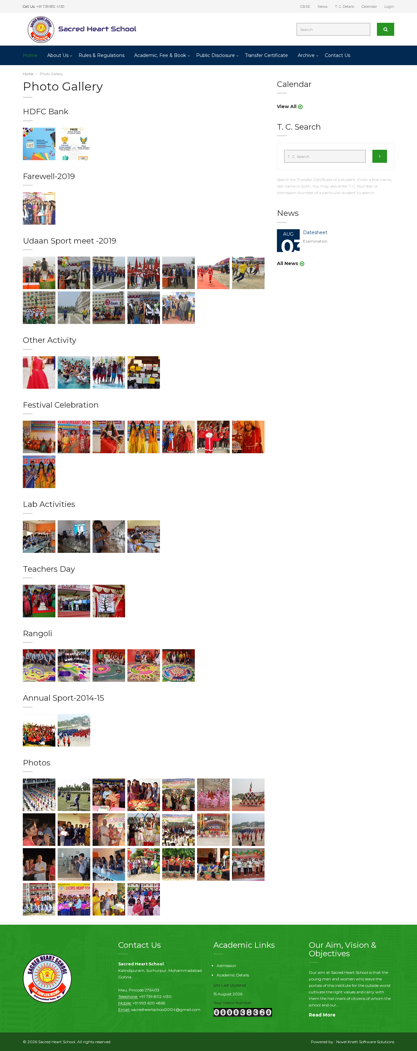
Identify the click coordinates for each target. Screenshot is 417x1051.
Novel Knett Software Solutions (365, 1041)
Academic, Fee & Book (160, 55)
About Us (57, 55)
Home (30, 55)
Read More (322, 1015)
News (322, 6)
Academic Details (233, 975)
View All (286, 106)
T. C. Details (344, 6)
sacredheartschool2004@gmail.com (165, 1009)
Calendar (369, 6)
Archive (306, 55)
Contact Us (337, 55)
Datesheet (315, 232)
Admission (226, 965)
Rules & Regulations (101, 55)
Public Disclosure (215, 55)
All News (287, 263)
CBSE (305, 6)
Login (389, 6)
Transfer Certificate (266, 55)
